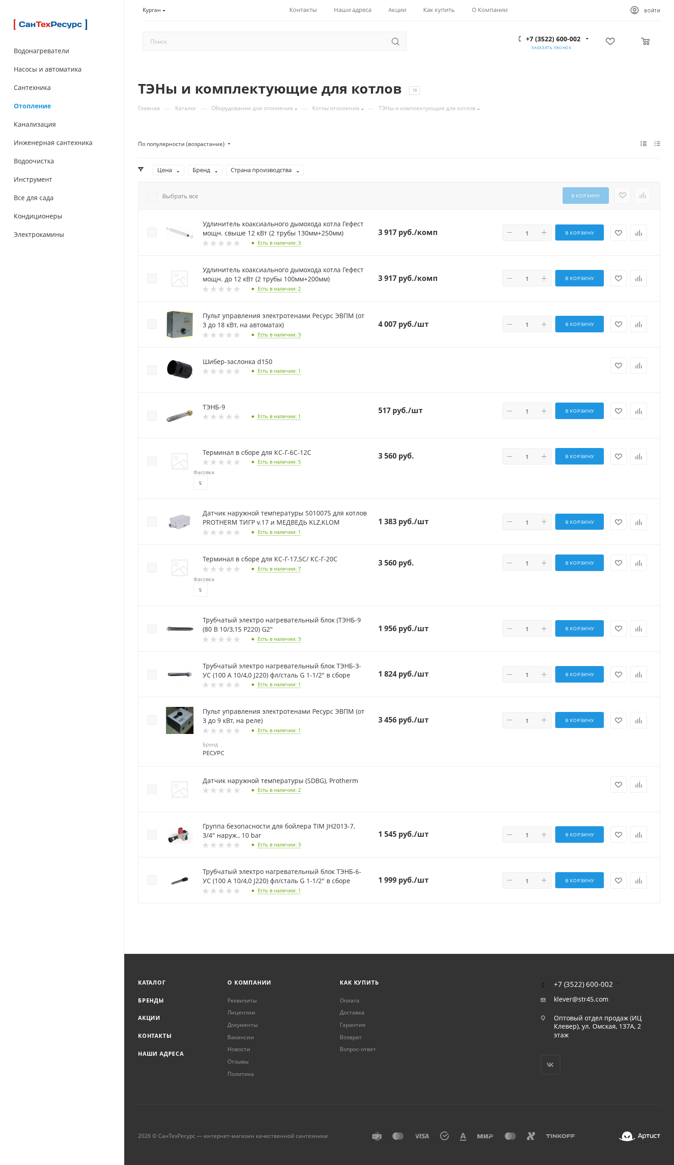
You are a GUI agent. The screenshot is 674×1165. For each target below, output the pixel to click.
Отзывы (238, 1061)
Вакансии (240, 1037)
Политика (240, 1074)
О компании (249, 982)
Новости (238, 1049)
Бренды (151, 1000)
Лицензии (241, 1012)
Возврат (351, 1037)
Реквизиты (242, 1000)
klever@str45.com (581, 999)
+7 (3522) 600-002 (553, 38)
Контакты (154, 1036)
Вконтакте (550, 1065)
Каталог (152, 982)
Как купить (359, 982)
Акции (149, 1018)
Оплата (349, 1000)
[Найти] (395, 41)
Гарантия (352, 1025)
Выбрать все (180, 196)
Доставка (352, 1012)
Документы (242, 1025)
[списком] (657, 143)
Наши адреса (161, 1054)
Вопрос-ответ (358, 1049)
